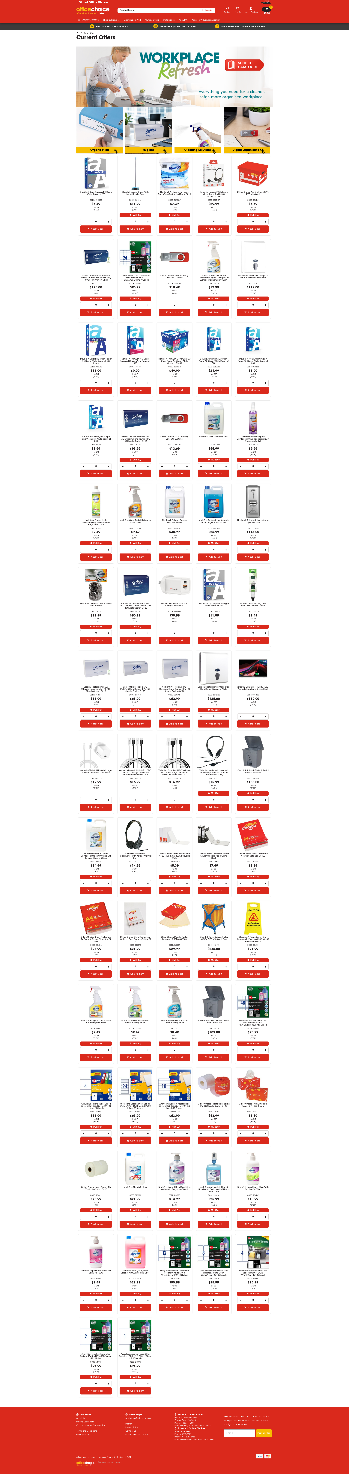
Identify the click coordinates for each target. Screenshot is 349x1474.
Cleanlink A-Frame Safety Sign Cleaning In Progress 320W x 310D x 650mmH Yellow (253, 939)
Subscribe (263, 1433)
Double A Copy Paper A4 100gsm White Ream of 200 (96, 193)
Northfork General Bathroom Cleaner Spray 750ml (174, 1022)
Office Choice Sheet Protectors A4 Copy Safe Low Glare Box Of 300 (96, 939)
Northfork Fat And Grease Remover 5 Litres (174, 522)
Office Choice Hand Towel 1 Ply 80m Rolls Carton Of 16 (96, 1188)
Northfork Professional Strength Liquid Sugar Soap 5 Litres (214, 522)
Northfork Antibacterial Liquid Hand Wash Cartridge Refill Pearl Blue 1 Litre (213, 1189)
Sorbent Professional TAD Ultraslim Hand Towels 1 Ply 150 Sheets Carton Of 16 (95, 689)
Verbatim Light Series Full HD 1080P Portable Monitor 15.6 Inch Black (253, 688)
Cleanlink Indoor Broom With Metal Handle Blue (135, 193)
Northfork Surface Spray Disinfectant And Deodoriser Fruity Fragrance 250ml (253, 439)
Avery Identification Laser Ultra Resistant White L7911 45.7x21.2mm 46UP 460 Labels (253, 1023)
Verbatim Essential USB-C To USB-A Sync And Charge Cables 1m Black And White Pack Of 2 (174, 773)
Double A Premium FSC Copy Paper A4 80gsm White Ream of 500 (135, 361)
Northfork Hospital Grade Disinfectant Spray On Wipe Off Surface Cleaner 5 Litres (96, 856)
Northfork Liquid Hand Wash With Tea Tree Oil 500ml (253, 1188)
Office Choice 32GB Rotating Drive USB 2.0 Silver (174, 438)
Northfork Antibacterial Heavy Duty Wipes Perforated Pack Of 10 (174, 193)
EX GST (262, 3)
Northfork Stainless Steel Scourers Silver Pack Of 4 (96, 605)
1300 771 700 (187, 1423)
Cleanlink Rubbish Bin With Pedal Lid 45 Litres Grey (213, 1022)
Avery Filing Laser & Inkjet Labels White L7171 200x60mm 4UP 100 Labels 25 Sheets (96, 1106)
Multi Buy (136, 215)
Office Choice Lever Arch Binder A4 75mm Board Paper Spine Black (214, 856)
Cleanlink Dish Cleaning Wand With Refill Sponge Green (253, 605)
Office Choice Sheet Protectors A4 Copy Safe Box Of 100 (253, 855)
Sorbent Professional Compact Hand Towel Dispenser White (253, 277)
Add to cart (97, 229)
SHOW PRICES (266, 1)
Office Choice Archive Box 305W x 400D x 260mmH (253, 193)
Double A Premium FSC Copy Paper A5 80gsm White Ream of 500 (253, 361)
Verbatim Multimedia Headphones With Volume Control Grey (135, 856)
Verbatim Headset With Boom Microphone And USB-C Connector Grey (214, 194)
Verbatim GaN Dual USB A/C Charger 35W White (174, 605)
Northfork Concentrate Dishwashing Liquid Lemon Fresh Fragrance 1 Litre (96, 523)
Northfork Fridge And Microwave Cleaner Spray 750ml (96, 1022)
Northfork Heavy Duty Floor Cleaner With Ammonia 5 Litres (135, 1272)
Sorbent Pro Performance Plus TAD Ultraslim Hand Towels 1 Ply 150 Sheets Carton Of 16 (135, 439)
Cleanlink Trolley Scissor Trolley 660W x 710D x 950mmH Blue (214, 938)
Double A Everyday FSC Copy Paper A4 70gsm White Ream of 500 (96, 439)
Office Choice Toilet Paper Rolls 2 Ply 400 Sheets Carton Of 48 (214, 1105)
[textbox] (159, 10)
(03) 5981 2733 (188, 1437)
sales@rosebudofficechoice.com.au (197, 1440)
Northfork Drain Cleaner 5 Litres (213, 437)
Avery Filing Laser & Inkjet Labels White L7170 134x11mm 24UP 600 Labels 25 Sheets (135, 1106)
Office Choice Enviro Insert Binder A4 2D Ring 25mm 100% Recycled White (174, 856)
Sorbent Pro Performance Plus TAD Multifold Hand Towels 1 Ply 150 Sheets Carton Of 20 (96, 278)
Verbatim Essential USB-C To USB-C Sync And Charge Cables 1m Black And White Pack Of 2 (135, 773)
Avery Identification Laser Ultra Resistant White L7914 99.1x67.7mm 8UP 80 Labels (213, 1273)
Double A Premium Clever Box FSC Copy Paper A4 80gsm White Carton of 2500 (174, 361)
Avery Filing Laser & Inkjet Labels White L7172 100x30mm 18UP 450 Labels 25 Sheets (174, 1106)
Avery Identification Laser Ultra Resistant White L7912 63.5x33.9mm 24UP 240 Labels (135, 278)
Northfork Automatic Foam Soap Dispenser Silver (253, 522)
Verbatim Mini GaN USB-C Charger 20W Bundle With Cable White (96, 772)
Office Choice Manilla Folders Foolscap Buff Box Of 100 (174, 938)
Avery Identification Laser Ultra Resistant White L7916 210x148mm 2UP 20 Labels (96, 1356)
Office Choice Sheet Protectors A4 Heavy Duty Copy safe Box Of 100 (135, 939)
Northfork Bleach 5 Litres (135, 1187)
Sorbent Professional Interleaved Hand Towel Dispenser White (213, 688)
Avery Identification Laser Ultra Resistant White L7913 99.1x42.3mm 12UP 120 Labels (174, 1273)
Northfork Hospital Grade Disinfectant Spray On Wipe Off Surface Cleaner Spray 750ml (214, 278)
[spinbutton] (95, 222)
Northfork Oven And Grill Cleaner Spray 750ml (135, 522)
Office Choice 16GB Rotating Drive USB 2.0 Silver (174, 277)
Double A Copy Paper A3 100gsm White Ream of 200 (213, 605)
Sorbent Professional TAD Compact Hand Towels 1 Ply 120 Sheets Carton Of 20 (174, 689)
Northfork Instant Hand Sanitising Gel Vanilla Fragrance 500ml (174, 1188)
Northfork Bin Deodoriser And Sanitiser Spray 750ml (135, 1022)
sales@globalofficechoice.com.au (196, 1426)
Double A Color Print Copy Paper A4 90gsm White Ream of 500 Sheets (96, 361)
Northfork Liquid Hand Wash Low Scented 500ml (96, 1272)
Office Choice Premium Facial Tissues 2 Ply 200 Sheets (253, 1105)
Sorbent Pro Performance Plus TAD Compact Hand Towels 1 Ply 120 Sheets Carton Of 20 (135, 606)
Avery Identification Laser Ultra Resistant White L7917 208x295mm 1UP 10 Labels (135, 1356)
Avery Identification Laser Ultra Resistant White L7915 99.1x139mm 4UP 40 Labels (253, 1273)
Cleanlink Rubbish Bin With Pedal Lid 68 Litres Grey (253, 772)
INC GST (265, 3)
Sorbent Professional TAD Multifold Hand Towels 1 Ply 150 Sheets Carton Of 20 (135, 689)
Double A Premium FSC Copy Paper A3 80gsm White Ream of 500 (214, 361)
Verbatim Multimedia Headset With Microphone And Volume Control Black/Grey (213, 773)
